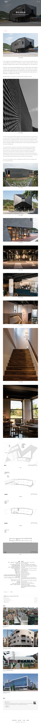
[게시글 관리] (8, 592)
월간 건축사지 (7, 702)
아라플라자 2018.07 (6, 602)
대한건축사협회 (14, 720)
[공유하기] (6, 592)
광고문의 (27, 720)
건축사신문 (19, 720)
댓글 (4, 698)
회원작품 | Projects (6, 596)
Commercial (11, 596)
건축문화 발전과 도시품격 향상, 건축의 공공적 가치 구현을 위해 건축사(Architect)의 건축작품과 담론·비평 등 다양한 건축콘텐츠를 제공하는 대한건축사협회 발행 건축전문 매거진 (19, 704)
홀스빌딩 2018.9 (6, 597)
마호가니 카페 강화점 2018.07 (7, 600)
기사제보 (23, 720)
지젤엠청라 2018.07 (6, 601)
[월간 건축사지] (6, 2)
